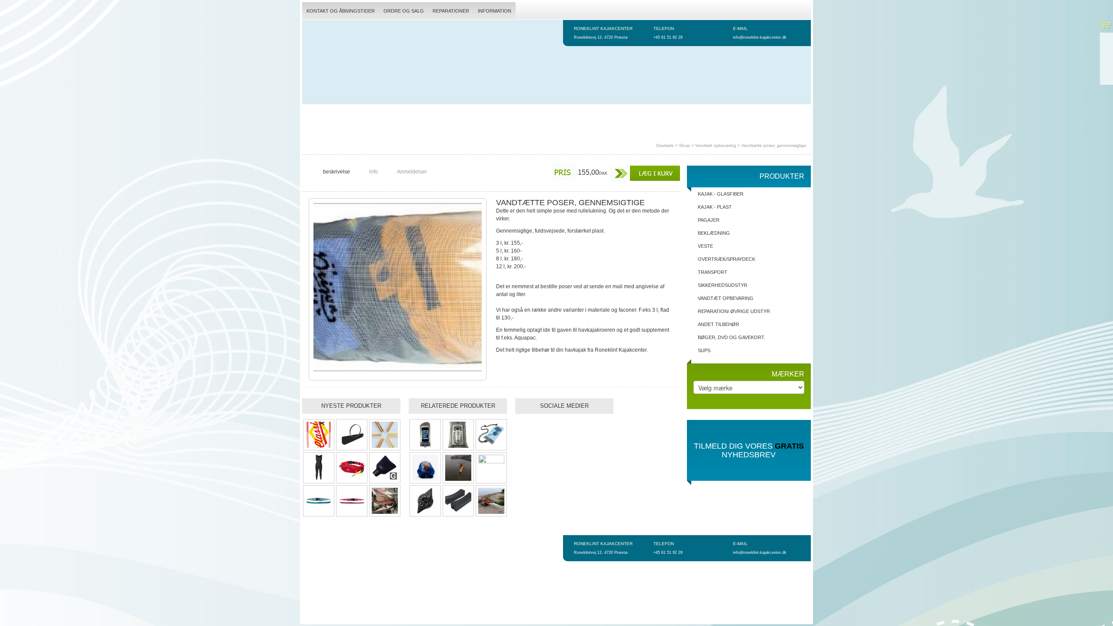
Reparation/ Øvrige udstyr (734, 311)
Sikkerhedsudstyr (722, 285)
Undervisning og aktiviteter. (469, 113)
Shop (684, 145)
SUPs (704, 350)
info (373, 172)
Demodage (355, 113)
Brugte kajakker (565, 113)
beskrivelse (336, 172)
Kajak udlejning (399, 113)
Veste (705, 246)
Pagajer (709, 220)
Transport (712, 272)
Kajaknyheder (616, 113)
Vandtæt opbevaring (715, 145)
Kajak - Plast (715, 207)
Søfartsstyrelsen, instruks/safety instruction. (372, 130)
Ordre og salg (403, 10)
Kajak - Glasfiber (720, 193)
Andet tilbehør (718, 324)
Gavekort (696, 113)
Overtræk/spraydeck (726, 259)
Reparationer (451, 10)
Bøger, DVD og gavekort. (731, 337)
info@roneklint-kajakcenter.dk (759, 37)
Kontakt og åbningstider (341, 10)
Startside (320, 113)
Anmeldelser (412, 172)
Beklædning (714, 233)
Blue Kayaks (658, 113)
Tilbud (525, 113)
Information (494, 10)
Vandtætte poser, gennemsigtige (773, 145)
